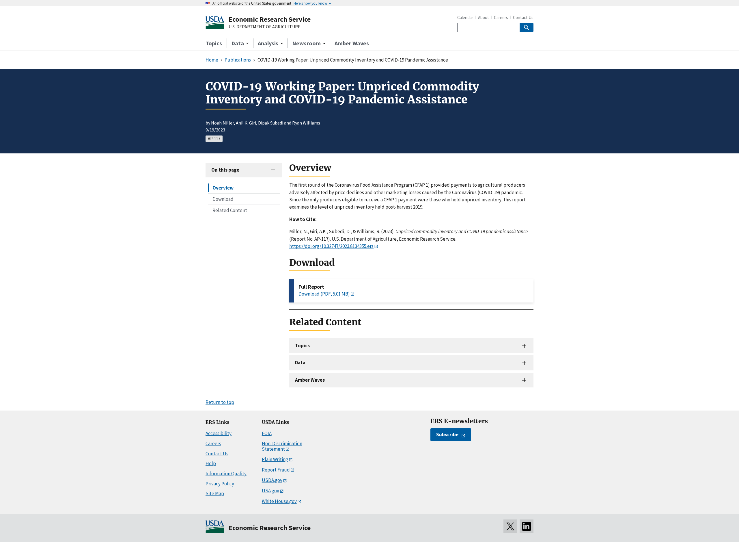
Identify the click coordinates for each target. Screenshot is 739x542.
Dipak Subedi (270, 123)
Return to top (220, 402)
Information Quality (226, 473)
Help (211, 463)
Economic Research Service (270, 19)
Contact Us (523, 17)
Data (300, 362)
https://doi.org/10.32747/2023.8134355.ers (331, 246)
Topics (214, 43)
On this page (225, 170)
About (483, 17)
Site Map (215, 493)
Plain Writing (275, 459)
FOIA (267, 433)
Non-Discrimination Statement (282, 446)
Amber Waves (352, 43)
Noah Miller (222, 123)
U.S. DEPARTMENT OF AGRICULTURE (265, 26)
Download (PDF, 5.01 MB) (324, 294)
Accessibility (219, 433)
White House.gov (279, 501)
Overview (223, 188)
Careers (501, 17)
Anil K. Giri (246, 123)
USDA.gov (272, 480)
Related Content (229, 210)
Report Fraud (276, 470)
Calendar (465, 17)
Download (223, 199)
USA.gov (270, 490)
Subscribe (447, 434)
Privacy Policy (220, 483)
